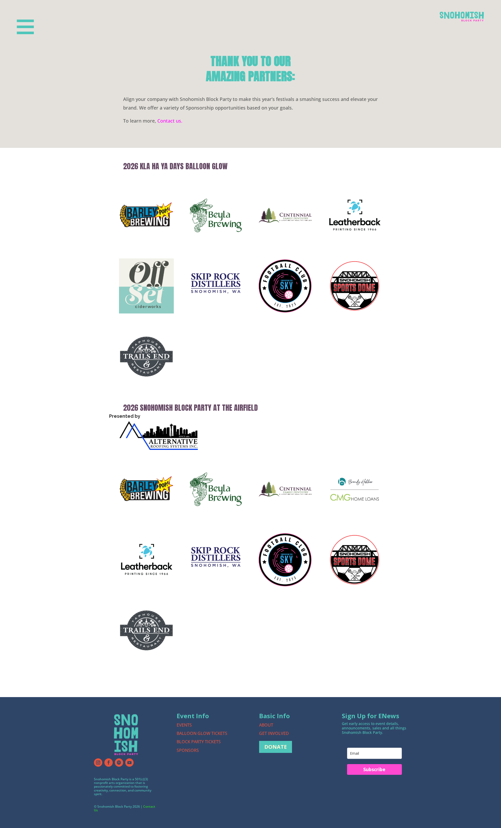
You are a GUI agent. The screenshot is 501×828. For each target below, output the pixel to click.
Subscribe (374, 769)
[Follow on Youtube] (129, 762)
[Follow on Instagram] (98, 762)
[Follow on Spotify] (119, 762)
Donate (275, 746)
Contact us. (169, 121)
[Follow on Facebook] (108, 762)
